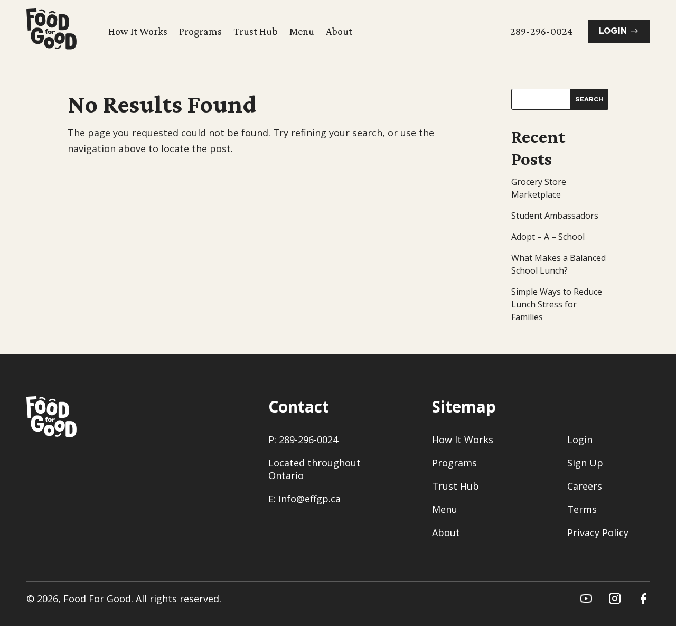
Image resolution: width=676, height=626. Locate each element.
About (339, 31)
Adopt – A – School (548, 236)
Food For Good (97, 598)
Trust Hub (255, 31)
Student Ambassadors (554, 215)
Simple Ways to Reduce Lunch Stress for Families (556, 304)
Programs (200, 31)
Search (589, 99)
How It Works (137, 31)
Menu (301, 31)
